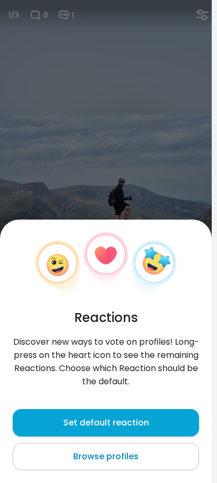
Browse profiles (106, 456)
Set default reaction (106, 422)
